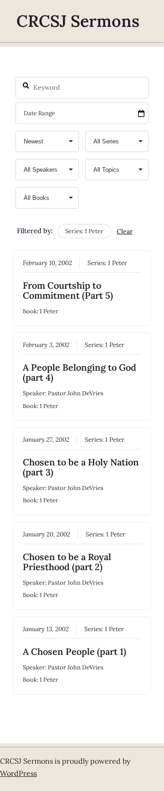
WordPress (18, 773)
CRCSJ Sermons (77, 20)
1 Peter (117, 263)
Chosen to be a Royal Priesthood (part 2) (67, 561)
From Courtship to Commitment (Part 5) (68, 290)
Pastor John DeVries (75, 393)
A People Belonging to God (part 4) (79, 372)
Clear (125, 231)
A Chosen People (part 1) (74, 651)
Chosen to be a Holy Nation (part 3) (81, 467)
